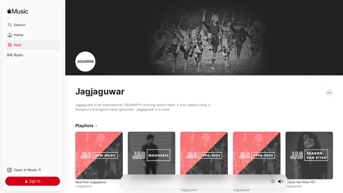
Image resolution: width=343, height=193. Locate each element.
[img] (17, 11)
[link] (86, 125)
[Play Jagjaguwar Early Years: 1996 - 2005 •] (239, 173)
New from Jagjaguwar (92, 134)
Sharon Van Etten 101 (302, 134)
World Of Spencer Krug (146, 134)
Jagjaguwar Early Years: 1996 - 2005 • (256, 136)
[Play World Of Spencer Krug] (134, 173)
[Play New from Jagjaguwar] (81, 173)
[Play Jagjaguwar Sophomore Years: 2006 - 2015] (186, 173)
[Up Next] (273, 181)
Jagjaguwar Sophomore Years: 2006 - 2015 (198, 136)
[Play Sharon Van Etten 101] (292, 173)
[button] (33, 25)
